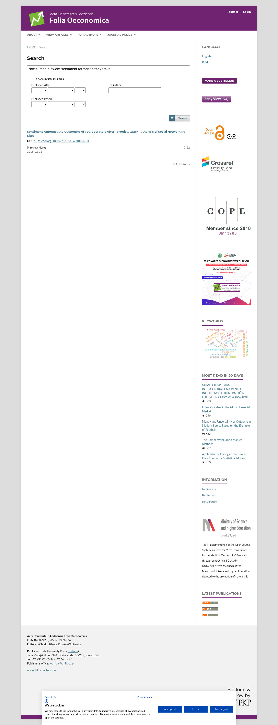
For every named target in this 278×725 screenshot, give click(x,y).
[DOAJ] (214, 140)
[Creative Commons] (232, 140)
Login (247, 11)
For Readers (209, 489)
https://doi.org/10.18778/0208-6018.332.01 (61, 141)
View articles (57, 34)
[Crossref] (217, 172)
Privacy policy (144, 697)
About (32, 34)
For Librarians (210, 502)
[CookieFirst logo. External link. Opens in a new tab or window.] (46, 701)
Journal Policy (120, 34)
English (206, 56)
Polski (205, 62)
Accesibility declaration (41, 670)
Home (31, 47)
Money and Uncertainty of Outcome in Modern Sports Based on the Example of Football (226, 425)
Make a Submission (219, 80)
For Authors (88, 34)
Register (232, 11)
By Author (114, 85)
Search (182, 118)
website (73, 651)
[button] (51, 697)
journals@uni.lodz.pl (62, 663)
